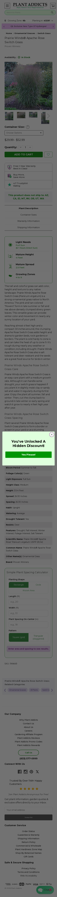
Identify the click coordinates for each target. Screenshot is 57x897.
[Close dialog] (52, 434)
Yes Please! (28, 454)
